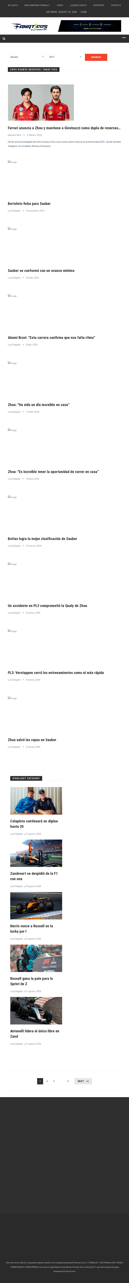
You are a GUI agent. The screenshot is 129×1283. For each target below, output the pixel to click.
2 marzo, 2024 (33, 747)
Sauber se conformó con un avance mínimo (41, 270)
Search (96, 57)
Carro (60, 5)
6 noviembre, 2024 (35, 210)
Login (84, 12)
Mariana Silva (14, 135)
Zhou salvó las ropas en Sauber (32, 740)
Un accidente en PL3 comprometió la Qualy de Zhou (47, 606)
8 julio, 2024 (32, 344)
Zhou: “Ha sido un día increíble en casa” (39, 405)
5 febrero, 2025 (34, 135)
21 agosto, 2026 (33, 991)
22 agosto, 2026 (33, 939)
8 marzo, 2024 (33, 613)
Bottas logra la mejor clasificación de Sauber (42, 539)
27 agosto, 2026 (33, 834)
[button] (27, 57)
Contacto (116, 5)
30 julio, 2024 (32, 277)
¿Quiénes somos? (78, 5)
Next (81, 1081)
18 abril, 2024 (32, 479)
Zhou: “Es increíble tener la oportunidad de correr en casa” (53, 472)
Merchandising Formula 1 (37, 5)
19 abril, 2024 (32, 412)
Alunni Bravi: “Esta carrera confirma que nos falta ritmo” (51, 337)
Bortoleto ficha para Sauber (29, 203)
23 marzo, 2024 (34, 546)
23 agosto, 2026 (33, 886)
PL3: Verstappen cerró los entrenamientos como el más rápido (56, 673)
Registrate (98, 5)
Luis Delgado (14, 210)
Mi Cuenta (13, 5)
